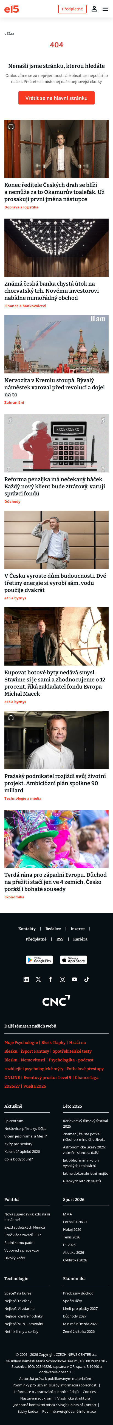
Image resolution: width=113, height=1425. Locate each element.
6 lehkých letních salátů (82, 1181)
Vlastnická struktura (73, 1398)
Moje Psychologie (21, 1042)
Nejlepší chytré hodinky (23, 1316)
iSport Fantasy (35, 1051)
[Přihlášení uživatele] (94, 8)
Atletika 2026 (73, 1252)
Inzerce (78, 929)
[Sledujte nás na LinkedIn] (26, 979)
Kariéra (80, 939)
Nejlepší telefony (18, 1300)
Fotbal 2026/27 (75, 1221)
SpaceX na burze (17, 1293)
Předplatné (36, 939)
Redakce (53, 929)
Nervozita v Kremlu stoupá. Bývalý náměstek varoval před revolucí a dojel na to (54, 387)
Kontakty (27, 929)
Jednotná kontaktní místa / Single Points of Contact (55, 1404)
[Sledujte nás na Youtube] (74, 979)
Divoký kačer (14, 1257)
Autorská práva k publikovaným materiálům (55, 1378)
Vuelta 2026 (34, 1086)
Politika (11, 1199)
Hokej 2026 (72, 1229)
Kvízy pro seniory (18, 1143)
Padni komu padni (19, 1242)
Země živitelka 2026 (79, 1331)
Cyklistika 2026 (75, 1260)
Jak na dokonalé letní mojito (85, 1173)
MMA (67, 1214)
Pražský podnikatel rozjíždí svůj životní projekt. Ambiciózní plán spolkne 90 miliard (55, 783)
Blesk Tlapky (53, 1042)
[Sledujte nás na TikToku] (86, 979)
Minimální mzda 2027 (80, 1323)
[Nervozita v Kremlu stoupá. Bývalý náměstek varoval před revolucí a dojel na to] (56, 344)
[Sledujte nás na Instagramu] (62, 979)
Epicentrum (13, 1120)
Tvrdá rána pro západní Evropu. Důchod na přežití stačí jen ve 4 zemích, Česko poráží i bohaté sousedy (55, 882)
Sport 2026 (73, 1199)
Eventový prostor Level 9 (47, 1077)
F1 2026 (69, 1244)
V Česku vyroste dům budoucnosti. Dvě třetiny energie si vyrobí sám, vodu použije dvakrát (55, 583)
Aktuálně (13, 1106)
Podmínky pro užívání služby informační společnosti (55, 1385)
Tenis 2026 (71, 1237)
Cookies (89, 1391)
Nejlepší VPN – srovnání (23, 1323)
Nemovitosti (33, 1060)
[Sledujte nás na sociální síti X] (38, 979)
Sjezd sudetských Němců (24, 1227)
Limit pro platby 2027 (80, 1308)
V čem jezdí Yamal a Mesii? (25, 1136)
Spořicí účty (72, 1300)
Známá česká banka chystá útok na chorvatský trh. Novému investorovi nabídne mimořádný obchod (51, 290)
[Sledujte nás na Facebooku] (50, 979)
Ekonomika (74, 1278)
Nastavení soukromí (36, 1398)
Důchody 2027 (74, 1316)
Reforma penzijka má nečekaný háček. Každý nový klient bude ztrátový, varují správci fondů (54, 486)
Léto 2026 (72, 1106)
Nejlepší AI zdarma (19, 1308)
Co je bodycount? (18, 1159)
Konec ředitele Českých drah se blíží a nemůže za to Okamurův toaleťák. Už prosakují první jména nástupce (54, 192)
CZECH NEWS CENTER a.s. (76, 1354)
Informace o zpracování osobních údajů (46, 1391)
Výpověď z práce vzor (21, 1250)
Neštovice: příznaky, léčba (25, 1128)
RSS (59, 939)
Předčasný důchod (78, 1293)
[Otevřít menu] (105, 8)
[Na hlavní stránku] (11, 8)
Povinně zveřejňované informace (69, 1411)
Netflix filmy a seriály (21, 1331)
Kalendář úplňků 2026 (22, 1151)
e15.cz (9, 33)
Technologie (16, 1278)
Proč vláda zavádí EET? (22, 1234)
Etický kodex (28, 1411)
